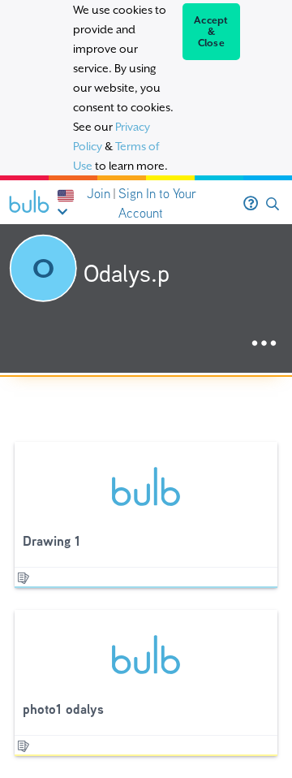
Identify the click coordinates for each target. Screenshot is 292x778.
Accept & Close (211, 32)
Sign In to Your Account (157, 203)
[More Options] (264, 344)
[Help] (250, 204)
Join (98, 193)
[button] (272, 204)
